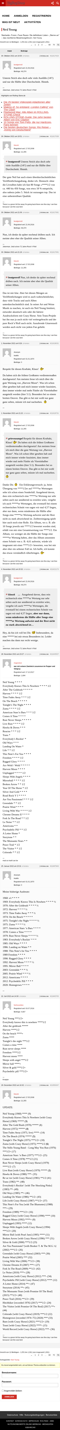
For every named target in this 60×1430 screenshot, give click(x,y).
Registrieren (41, 15)
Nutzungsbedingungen (35, 1415)
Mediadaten (47, 1424)
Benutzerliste (51, 1415)
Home (6, 15)
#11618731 (54, 413)
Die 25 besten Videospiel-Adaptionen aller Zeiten (27, 103)
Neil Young (15, 1360)
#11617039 (54, 136)
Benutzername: (9, 1372)
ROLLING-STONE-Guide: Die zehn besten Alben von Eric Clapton (27, 118)
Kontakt (10, 1421)
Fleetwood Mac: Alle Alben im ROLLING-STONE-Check (26, 113)
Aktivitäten (32, 22)
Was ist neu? (11, 22)
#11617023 (54, 56)
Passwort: (7, 1381)
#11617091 (54, 252)
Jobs (52, 1421)
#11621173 (54, 569)
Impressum (34, 1421)
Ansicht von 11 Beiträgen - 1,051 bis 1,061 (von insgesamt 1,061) (24, 42)
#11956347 (54, 1085)
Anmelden (21, 15)
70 (54, 45)
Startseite (5, 35)
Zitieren (26, 56)
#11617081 (54, 212)
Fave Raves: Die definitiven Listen (33, 35)
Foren (13, 35)
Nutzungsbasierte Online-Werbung (24, 1424)
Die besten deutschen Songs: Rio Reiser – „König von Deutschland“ (27, 128)
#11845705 (54, 996)
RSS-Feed (44, 1421)
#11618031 (54, 343)
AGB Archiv (30, 1427)
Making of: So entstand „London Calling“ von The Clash (28, 108)
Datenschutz (12, 1415)
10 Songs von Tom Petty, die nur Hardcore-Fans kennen (28, 123)
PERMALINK (44, 56)
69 (50, 45)
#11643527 (54, 654)
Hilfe (21, 1415)
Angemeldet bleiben (13, 1391)
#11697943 (54, 866)
